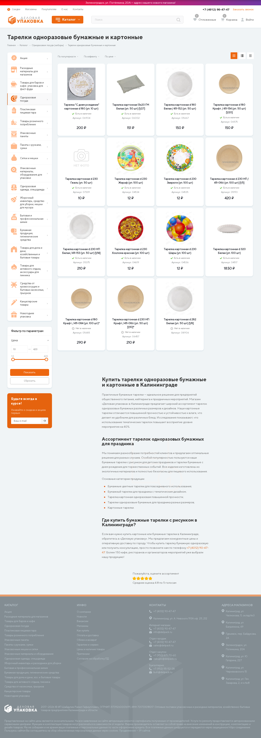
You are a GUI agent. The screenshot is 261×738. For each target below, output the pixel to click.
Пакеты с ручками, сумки (18, 644)
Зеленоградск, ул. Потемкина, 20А (236, 647)
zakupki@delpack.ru (165, 658)
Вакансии (82, 621)
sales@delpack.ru (163, 645)
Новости (82, 616)
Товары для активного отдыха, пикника (27, 682)
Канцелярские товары (17, 691)
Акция (8, 611)
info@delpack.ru (162, 632)
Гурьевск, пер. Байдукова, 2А (241, 635)
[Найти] (178, 19)
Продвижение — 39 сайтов (134, 730)
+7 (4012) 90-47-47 (216, 9)
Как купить (83, 630)
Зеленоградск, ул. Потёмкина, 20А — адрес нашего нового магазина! (130, 2)
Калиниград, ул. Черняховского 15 (236, 669)
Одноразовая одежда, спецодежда (24, 658)
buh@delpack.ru (162, 672)
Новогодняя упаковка (17, 695)
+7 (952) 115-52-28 (164, 668)
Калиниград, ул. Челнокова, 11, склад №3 (240, 613)
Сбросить (30, 380)
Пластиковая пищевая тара (20, 630)
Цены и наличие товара (91, 649)
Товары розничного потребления (24, 635)
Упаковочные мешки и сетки (21, 649)
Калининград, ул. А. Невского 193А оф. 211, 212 (180, 618)
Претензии (83, 653)
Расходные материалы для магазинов (26, 616)
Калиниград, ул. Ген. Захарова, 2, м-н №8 (238, 680)
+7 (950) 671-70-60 (164, 655)
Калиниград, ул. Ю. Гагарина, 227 (237, 658)
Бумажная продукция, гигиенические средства (31, 672)
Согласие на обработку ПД (93, 658)
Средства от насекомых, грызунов (24, 686)
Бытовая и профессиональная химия (26, 668)
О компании (84, 611)
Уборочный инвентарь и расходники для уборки (32, 663)
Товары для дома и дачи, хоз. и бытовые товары (32, 677)
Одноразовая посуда (16, 626)
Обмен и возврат (87, 639)
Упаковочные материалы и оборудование (28, 653)
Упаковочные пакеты (16, 639)
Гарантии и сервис (88, 644)
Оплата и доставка (88, 635)
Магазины (82, 626)
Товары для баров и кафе (19, 621)
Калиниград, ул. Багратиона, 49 (235, 624)
